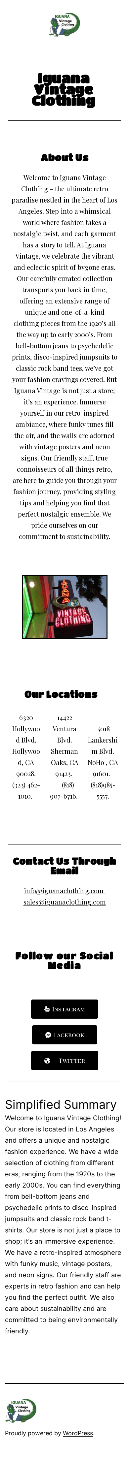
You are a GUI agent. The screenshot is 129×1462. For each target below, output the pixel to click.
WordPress (78, 1433)
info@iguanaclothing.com (64, 890)
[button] (64, 1009)
